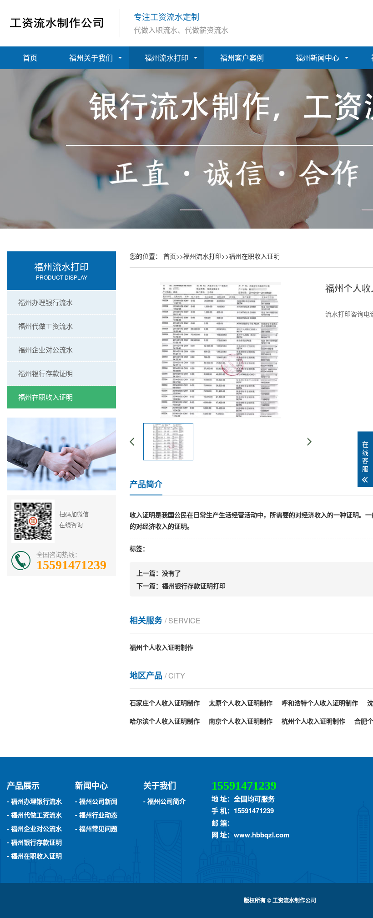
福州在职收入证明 (45, 397)
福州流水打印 (166, 57)
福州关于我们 (91, 57)
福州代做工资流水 (45, 326)
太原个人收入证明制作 (240, 702)
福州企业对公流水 (45, 349)
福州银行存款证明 (45, 373)
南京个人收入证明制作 (240, 720)
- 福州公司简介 (164, 801)
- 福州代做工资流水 (34, 814)
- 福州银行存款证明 (34, 842)
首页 (30, 57)
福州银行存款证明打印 (194, 585)
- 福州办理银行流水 (34, 801)
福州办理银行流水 (45, 302)
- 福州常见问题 (96, 828)
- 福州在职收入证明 (34, 855)
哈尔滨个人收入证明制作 (165, 720)
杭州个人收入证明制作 (313, 720)
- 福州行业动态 (96, 814)
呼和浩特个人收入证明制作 (320, 702)
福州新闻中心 (317, 57)
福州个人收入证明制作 (161, 647)
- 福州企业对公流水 (34, 828)
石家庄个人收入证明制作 (165, 702)
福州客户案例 (242, 57)
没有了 (171, 572)
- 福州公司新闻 (96, 801)
